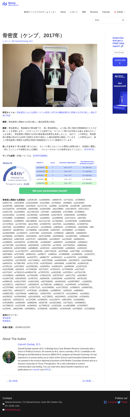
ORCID (47, 370)
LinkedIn (36, 370)
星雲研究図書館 (40, 156)
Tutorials (106, 12)
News (63, 12)
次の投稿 (88, 381)
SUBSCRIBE (120, 61)
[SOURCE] (89, 149)
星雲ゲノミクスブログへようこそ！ (40, 12)
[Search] (123, 20)
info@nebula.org (12, 410)
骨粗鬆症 (7, 321)
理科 (84, 12)
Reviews (94, 12)
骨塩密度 (7, 318)
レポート (74, 12)
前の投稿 (12, 381)
